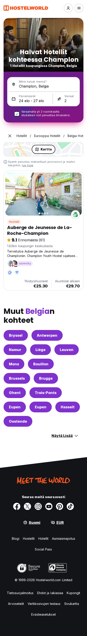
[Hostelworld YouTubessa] (48, 506)
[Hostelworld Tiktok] (70, 506)
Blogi (15, 538)
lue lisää (27, 165)
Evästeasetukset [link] (43, 614)
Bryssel (16, 335)
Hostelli (14, 221)
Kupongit (73, 593)
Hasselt (68, 407)
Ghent (15, 392)
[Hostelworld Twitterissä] (27, 506)
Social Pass (43, 549)
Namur (15, 349)
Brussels (17, 378)
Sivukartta (71, 604)
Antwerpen (47, 335)
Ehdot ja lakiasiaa (50, 593)
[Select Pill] (68, 8)
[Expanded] (9, 136)
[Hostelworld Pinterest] (59, 506)
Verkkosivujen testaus (44, 604)
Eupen (15, 407)
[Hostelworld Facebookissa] (16, 506)
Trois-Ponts (45, 392)
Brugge (46, 378)
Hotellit (43, 538)
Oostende (18, 421)
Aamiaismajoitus (63, 538)
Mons (14, 364)
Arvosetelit (16, 604)
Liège (40, 349)
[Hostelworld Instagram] (38, 506)
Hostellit (29, 538)
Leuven (66, 349)
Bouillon (40, 364)
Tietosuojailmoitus (20, 593)
